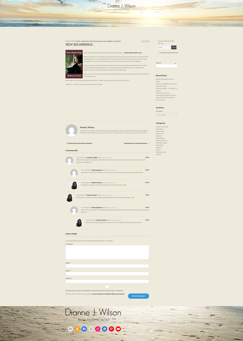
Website (68, 278)
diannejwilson (97, 170)
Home (71, 7)
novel (104, 41)
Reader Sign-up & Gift (141, 9)
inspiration (159, 134)
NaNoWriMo (160, 138)
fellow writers (85, 41)
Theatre (158, 147)
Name (68, 263)
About (82, 7)
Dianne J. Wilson (87, 127)
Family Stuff (160, 131)
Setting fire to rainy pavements (136, 143)
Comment (69, 244)
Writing (78, 41)
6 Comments (117, 41)
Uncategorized (161, 152)
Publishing (159, 145)
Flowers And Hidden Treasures (166, 84)
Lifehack (159, 136)
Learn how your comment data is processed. (108, 294)
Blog (103, 7)
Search (158, 63)
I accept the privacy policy (168, 53)
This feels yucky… (162, 86)
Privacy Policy (172, 8)
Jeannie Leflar (92, 157)
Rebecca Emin (97, 183)
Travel (158, 150)
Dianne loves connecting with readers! (157, 9)
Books (93, 7)
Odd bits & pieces (162, 141)
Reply (147, 157)
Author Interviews (162, 127)
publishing (110, 41)
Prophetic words (161, 143)
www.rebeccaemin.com (132, 53)
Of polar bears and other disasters (78, 143)
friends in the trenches (96, 41)
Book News (159, 129)
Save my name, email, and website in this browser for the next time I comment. (94, 290)
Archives (159, 111)
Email (68, 271)
